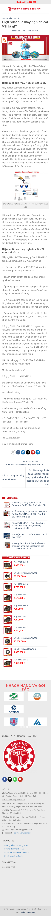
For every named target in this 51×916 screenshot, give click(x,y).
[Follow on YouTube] (20, 779)
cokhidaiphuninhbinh (23, 833)
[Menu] (3, 8)
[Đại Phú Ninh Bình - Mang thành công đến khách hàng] (24, 9)
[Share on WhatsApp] (13, 452)
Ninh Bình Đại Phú (30, 31)
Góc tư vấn (7, 18)
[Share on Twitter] (23, 452)
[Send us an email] (9, 779)
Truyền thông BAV (27, 912)
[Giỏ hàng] (47, 9)
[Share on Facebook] (18, 452)
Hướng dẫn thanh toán (14, 849)
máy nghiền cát (21, 464)
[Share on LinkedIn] (37, 452)
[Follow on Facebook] (4, 779)
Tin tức (16, 18)
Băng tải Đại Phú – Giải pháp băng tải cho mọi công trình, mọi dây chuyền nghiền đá (28, 525)
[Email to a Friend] (28, 452)
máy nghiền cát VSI (35, 464)
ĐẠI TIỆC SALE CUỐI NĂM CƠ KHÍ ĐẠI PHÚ (29, 535)
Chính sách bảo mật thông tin (17, 852)
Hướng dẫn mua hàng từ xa (16, 845)
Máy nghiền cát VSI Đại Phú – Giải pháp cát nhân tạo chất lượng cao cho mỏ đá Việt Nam (28, 546)
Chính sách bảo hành (13, 856)
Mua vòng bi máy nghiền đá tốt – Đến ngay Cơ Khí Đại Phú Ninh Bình (29, 503)
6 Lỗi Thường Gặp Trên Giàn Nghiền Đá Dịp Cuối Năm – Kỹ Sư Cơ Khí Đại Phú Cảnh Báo (29, 514)
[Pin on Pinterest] (33, 452)
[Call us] (15, 779)
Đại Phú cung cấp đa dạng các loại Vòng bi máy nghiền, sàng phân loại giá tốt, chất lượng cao (37, 477)
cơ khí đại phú (7, 464)
